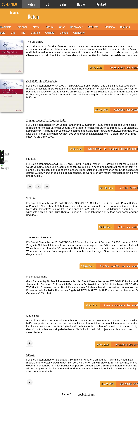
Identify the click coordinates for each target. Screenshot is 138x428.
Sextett (64, 32)
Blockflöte (5, 27)
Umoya (30, 354)
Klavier (36, 27)
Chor (62, 27)
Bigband (125, 27)
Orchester (79, 32)
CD (47, 4)
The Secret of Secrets (38, 237)
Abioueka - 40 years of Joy (41, 80)
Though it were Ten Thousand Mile (46, 120)
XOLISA (31, 198)
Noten (31, 4)
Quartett (35, 32)
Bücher (81, 4)
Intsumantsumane (36, 276)
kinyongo (14, 13)
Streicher (22, 27)
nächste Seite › (86, 394)
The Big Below (34, 41)
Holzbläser (76, 27)
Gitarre (50, 27)
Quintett (49, 32)
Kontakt (101, 4)
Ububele (31, 159)
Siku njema (32, 315)
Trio (23, 32)
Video (63, 4)
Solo (2, 32)
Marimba (110, 27)
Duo (13, 32)
